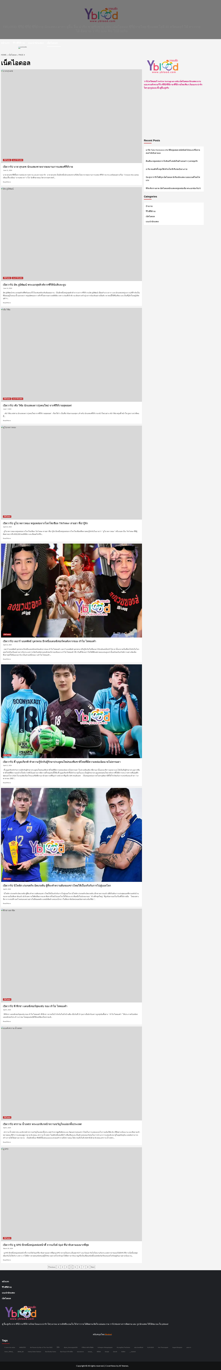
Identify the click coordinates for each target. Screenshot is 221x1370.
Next (93, 1267)
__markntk (132, 1351)
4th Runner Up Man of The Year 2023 (41, 1347)
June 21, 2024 (7, 170)
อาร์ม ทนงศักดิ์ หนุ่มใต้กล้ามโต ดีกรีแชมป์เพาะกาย (166, 169)
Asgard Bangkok (177, 1347)
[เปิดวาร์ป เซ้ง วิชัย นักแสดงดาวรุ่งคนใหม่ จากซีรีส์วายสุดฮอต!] (71, 355)
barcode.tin (80, 1351)
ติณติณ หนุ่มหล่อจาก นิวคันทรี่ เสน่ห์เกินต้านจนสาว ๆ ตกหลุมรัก (172, 161)
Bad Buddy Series (50, 1351)
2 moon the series (9, 1347)
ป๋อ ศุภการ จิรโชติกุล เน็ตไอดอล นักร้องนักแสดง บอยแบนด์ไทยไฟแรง (173, 178)
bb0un (99, 1351)
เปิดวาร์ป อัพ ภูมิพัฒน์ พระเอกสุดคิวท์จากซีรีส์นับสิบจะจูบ (34, 284)
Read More (7, 182)
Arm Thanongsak (163, 1347)
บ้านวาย (149, 206)
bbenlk (115, 1351)
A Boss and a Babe (87, 1347)
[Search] (202, 42)
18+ (58, 1347)
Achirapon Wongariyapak (105, 1347)
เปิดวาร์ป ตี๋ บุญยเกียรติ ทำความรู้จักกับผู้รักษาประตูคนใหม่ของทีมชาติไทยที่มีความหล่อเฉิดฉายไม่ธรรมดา (62, 761)
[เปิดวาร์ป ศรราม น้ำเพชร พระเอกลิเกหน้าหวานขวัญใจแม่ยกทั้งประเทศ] (71, 1073)
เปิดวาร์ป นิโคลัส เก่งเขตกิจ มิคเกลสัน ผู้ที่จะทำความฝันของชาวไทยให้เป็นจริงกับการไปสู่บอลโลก (57, 885)
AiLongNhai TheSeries (123, 1347)
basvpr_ (90, 1351)
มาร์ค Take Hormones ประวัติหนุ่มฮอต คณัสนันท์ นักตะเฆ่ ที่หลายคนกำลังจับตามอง (173, 151)
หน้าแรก (5, 43)
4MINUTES (22, 1347)
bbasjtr (107, 1351)
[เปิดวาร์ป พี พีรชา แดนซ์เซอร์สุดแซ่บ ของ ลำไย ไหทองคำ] (71, 956)
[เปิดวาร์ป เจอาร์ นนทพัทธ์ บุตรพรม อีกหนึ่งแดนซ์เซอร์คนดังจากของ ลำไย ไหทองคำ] (71, 591)
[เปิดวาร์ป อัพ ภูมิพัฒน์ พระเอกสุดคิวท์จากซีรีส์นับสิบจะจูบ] (71, 234)
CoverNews (110, 1366)
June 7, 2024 (7, 409)
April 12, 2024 (7, 765)
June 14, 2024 (7, 288)
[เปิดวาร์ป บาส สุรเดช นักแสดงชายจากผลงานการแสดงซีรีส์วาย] (71, 116)
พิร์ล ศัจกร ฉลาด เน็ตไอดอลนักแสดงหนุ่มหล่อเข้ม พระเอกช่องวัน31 (173, 188)
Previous (51, 1267)
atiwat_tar (21, 1351)
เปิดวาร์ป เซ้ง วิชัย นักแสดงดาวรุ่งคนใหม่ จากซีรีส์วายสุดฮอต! (37, 405)
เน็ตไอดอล (52, 43)
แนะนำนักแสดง (36, 43)
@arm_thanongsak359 (70, 1347)
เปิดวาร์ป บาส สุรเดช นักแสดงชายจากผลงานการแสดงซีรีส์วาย (38, 166)
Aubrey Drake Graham (34, 1351)
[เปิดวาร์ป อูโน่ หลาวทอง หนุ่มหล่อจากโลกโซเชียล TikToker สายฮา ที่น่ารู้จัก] (71, 473)
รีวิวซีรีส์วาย (19, 43)
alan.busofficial (138, 1347)
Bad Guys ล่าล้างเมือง (66, 1351)
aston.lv (188, 1347)
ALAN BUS (150, 1347)
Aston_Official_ (8, 1351)
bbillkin (123, 1351)
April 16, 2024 (7, 645)
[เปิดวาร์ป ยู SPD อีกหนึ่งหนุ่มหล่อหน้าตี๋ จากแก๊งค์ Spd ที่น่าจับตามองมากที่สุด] (71, 1194)
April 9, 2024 (7, 889)
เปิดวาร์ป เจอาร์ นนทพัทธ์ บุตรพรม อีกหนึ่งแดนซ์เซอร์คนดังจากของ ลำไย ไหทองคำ (49, 641)
